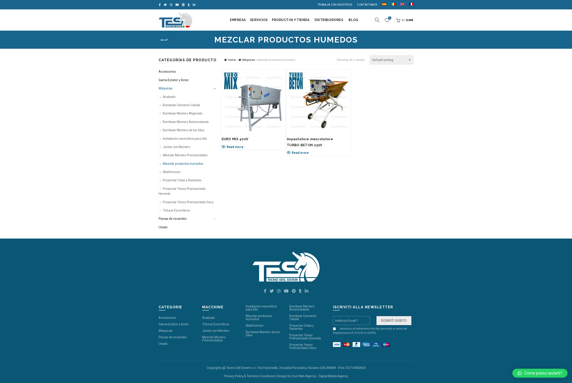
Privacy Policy (233, 376)
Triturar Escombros (176, 210)
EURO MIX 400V (235, 139)
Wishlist (389, 18)
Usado (163, 227)
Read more (235, 147)
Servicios (259, 20)
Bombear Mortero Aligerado (182, 113)
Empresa (238, 20)
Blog (353, 20)
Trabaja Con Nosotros (335, 4)
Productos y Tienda (290, 20)
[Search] (377, 20)
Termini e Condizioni (261, 376)
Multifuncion (172, 172)
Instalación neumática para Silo (185, 138)
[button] (540, 373)
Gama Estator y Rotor (174, 80)
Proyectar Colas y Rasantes (182, 180)
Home (232, 59)
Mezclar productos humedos (183, 163)
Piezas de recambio (173, 218)
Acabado (169, 97)
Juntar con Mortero (176, 147)
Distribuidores (329, 20)
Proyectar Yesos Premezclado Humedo (305, 336)
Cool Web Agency (304, 376)
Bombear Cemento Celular (181, 105)
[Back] (164, 40)
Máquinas (248, 59)
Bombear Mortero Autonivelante (186, 122)
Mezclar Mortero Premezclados (185, 155)
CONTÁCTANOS (367, 4)
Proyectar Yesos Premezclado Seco (188, 202)
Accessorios (167, 71)
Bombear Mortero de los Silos (183, 130)
